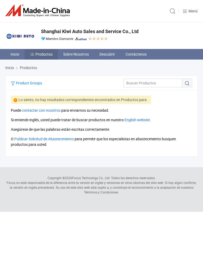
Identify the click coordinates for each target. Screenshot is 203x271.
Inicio (15, 54)
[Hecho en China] (38, 10)
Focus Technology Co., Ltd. (91, 178)
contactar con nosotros (41, 110)
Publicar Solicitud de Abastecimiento (44, 138)
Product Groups (28, 82)
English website (137, 119)
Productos (44, 54)
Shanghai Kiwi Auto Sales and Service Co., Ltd (90, 31)
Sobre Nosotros (76, 54)
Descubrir (107, 54)
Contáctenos (136, 54)
